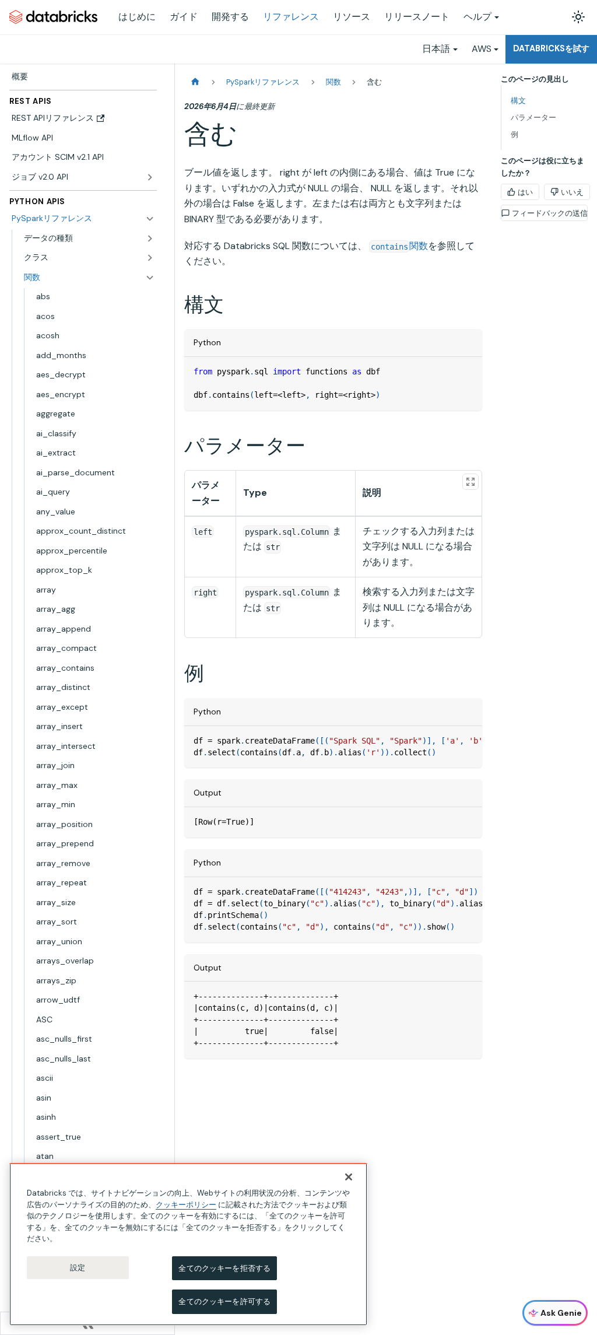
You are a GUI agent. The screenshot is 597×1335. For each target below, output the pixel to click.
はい (525, 192)
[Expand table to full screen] (470, 482)
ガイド (184, 16)
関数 (399, 246)
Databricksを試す (551, 48)
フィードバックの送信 (550, 213)
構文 (518, 101)
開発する (230, 16)
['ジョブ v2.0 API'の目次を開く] (149, 177)
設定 (77, 1268)
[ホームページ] (195, 82)
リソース (351, 16)
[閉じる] (348, 1177)
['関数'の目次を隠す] (149, 277)
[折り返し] (446, 741)
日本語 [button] (436, 49)
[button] (89, 258)
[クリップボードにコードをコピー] (467, 371)
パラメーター (533, 117)
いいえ (572, 192)
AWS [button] (481, 49)
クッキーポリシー (186, 1205)
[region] (188, 1244)
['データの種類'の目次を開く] (149, 238)
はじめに (137, 16)
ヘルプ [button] (477, 16)
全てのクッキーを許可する (224, 1301)
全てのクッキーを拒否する (224, 1268)
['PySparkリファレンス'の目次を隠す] (149, 218)
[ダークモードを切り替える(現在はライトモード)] (578, 17)
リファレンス (291, 16)
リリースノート (416, 16)
